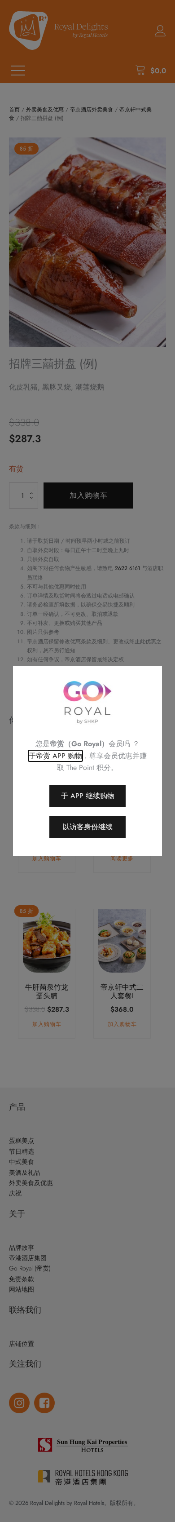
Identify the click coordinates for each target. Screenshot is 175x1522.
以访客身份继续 (87, 827)
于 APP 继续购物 (87, 796)
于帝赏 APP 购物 (55, 756)
